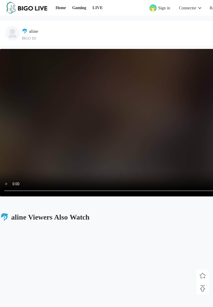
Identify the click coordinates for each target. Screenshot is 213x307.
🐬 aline (30, 31)
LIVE (97, 7)
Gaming (79, 7)
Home (61, 7)
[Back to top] (202, 288)
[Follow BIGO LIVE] (202, 276)
